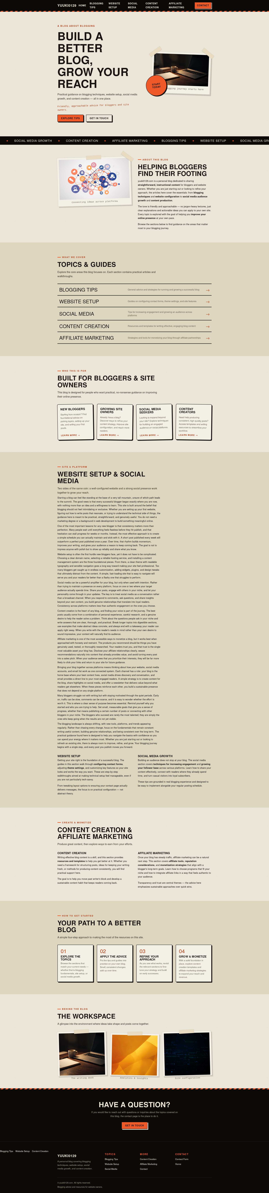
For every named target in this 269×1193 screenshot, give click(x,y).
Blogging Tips (96, 5)
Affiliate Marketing (176, 5)
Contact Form (181, 1159)
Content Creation (152, 5)
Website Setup (114, 5)
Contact (203, 5)
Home (82, 5)
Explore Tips (70, 118)
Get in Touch (99, 118)
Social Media (133, 5)
